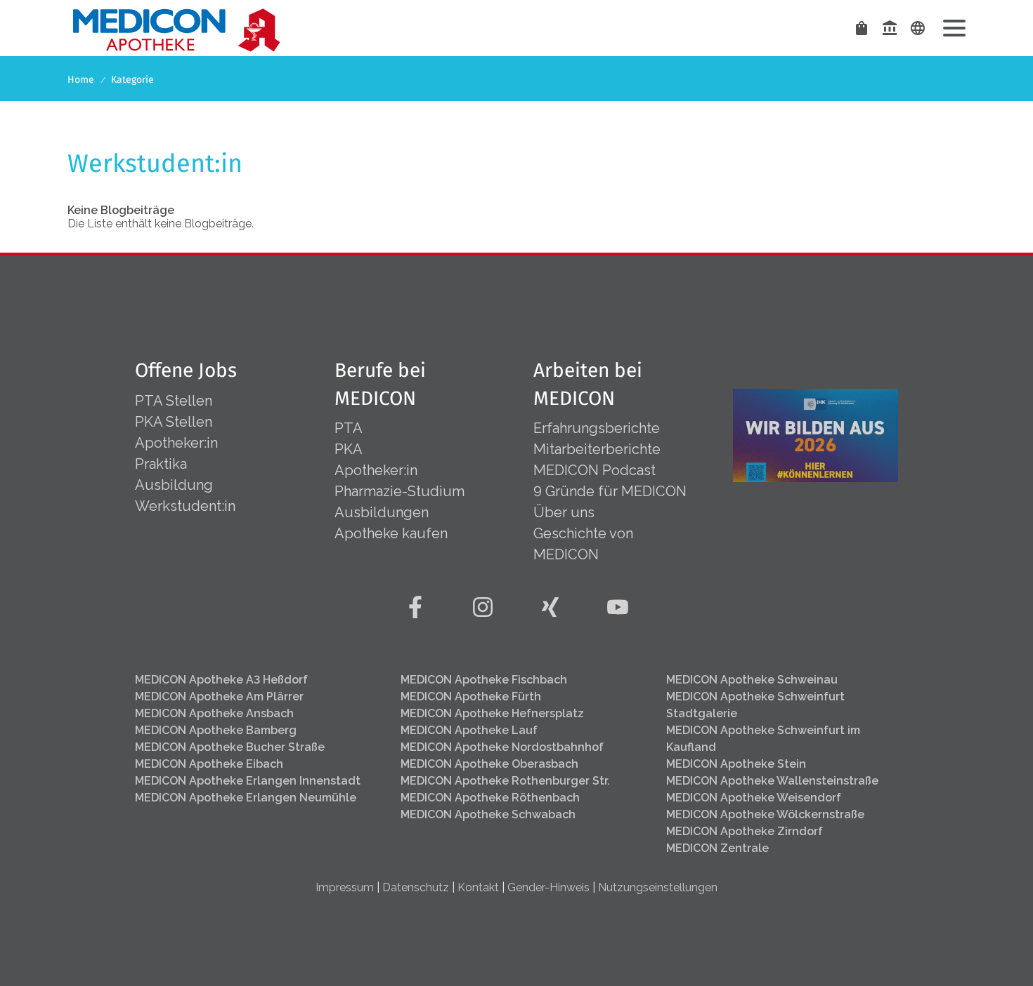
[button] (954, 28)
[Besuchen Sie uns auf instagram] (483, 607)
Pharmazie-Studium (399, 491)
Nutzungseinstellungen (657, 887)
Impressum (345, 887)
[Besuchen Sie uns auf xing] (550, 607)
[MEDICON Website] (889, 28)
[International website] (917, 28)
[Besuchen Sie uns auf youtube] (618, 607)
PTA (348, 428)
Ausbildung (174, 485)
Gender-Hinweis (548, 887)
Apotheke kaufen (391, 533)
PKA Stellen (173, 421)
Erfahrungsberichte (596, 428)
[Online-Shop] (861, 28)
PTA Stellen (175, 400)
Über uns (564, 512)
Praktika (161, 463)
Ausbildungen (381, 512)
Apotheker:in (176, 442)
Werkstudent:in (185, 506)
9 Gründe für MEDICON (610, 491)
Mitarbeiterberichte (597, 449)
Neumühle (245, 797)
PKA (348, 449)
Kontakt (478, 887)
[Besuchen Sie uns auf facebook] (415, 607)
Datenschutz (415, 887)
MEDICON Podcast (594, 470)
